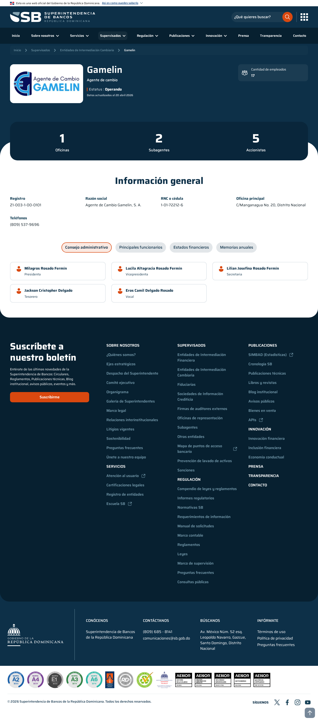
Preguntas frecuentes (124, 448)
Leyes (182, 554)
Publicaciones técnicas (267, 373)
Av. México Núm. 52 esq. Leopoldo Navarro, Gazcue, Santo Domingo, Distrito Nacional (223, 640)
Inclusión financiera (264, 448)
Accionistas (256, 150)
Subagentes (159, 150)
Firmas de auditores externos (202, 409)
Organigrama (117, 392)
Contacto (299, 35)
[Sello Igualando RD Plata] (125, 687)
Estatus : (96, 89)
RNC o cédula (172, 198)
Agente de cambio (102, 80)
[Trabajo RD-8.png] (164, 687)
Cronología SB (260, 364)
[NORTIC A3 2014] (74, 679)
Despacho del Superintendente (132, 373)
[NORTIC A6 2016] (94, 679)
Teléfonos (18, 218)
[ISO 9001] (183, 686)
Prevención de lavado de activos (204, 461)
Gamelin (129, 50)
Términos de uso (271, 632)
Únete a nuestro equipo (126, 457)
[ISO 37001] (242, 686)
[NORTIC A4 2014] (35, 679)
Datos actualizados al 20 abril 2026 (110, 95)
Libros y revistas (262, 383)
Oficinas (62, 150)
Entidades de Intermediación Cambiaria (87, 50)
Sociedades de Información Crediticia (200, 396)
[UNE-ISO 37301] (262, 686)
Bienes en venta (262, 410)
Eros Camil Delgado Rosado (149, 290)
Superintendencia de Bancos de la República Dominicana (62, 701)
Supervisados (40, 50)
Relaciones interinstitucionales (132, 420)
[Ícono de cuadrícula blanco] (304, 17)
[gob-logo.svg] (35, 634)
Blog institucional (262, 392)
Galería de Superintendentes (130, 401)
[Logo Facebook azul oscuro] (287, 702)
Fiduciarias (186, 384)
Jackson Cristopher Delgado (48, 290)
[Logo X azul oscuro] (277, 702)
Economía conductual (266, 457)
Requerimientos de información (203, 517)
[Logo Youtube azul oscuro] (308, 702)
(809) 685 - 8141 (157, 632)
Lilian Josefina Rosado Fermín (253, 268)
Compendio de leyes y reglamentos (207, 489)
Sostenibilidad (118, 438)
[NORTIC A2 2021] (15, 679)
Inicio (16, 35)
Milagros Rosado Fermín (45, 268)
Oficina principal (250, 198)
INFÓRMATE (267, 620)
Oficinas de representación (200, 418)
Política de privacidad (275, 638)
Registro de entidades (125, 494)
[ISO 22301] (203, 686)
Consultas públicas (193, 582)
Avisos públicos (261, 401)
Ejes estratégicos (120, 364)
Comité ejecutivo (120, 383)
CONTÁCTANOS (156, 620)
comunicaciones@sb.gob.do (166, 638)
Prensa (243, 35)
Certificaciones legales (125, 485)
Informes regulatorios (195, 498)
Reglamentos (188, 545)
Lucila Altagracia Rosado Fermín (154, 268)
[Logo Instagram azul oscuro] (297, 702)
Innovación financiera (266, 438)
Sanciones (186, 470)
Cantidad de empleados (268, 69)
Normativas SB (190, 507)
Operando (113, 89)
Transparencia (271, 35)
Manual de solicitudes (195, 526)
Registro (17, 198)
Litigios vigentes (120, 429)
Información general (159, 180)
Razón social (96, 198)
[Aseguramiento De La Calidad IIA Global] (109, 687)
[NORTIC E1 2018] (55, 679)
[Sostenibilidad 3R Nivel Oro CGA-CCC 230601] (145, 686)
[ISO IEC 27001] (222, 686)
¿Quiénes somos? (121, 355)
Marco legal (116, 410)
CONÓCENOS (97, 620)
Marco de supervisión (195, 563)
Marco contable (190, 535)
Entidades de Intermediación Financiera (202, 357)
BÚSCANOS (210, 620)
